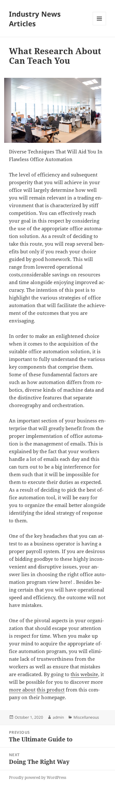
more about (22, 689)
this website (84, 674)
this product (51, 689)
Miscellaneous (86, 717)
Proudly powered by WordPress (37, 777)
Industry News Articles (35, 18)
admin (58, 717)
